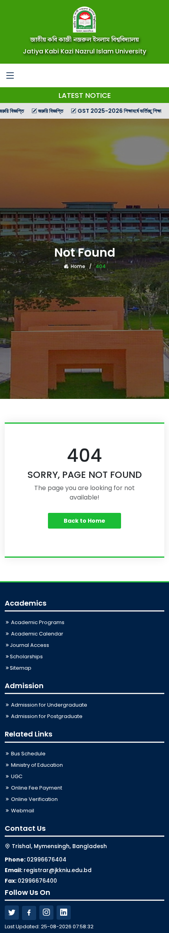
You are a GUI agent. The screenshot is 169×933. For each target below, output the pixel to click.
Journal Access (29, 645)
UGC (16, 776)
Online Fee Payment (36, 788)
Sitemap (20, 668)
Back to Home (84, 521)
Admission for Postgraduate (46, 716)
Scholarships (26, 656)
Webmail (22, 810)
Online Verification (34, 799)
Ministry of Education (36, 765)
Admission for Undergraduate (48, 705)
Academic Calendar (36, 633)
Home (77, 266)
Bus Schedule (28, 753)
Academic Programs (37, 622)
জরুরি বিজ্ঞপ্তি (39, 111)
